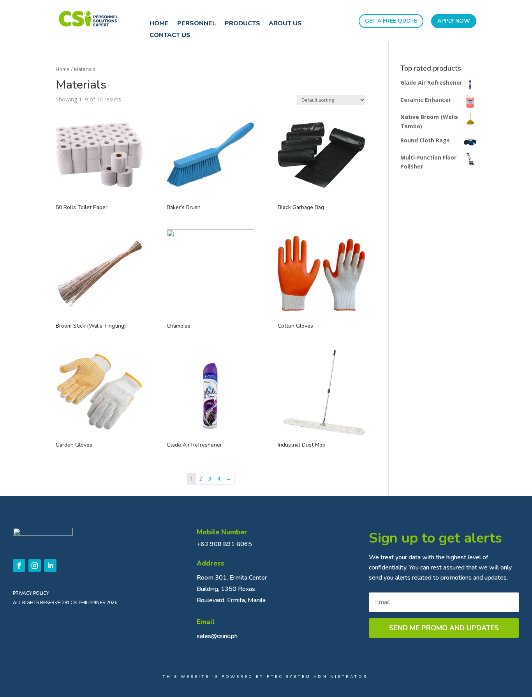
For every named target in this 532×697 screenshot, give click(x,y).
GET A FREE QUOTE (391, 21)
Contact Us (170, 35)
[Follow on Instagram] (34, 565)
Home (159, 24)
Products (242, 24)
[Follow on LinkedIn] (50, 565)
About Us (285, 24)
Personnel (196, 24)
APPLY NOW (453, 21)
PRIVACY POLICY (31, 593)
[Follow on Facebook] (19, 565)
